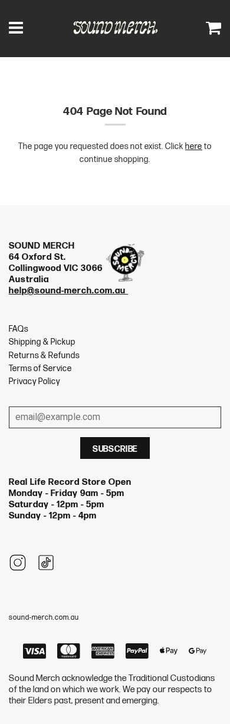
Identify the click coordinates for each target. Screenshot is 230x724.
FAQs (18, 329)
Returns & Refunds (44, 356)
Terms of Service (40, 368)
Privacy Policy (34, 381)
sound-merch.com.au (44, 617)
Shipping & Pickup (42, 342)
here (193, 146)
